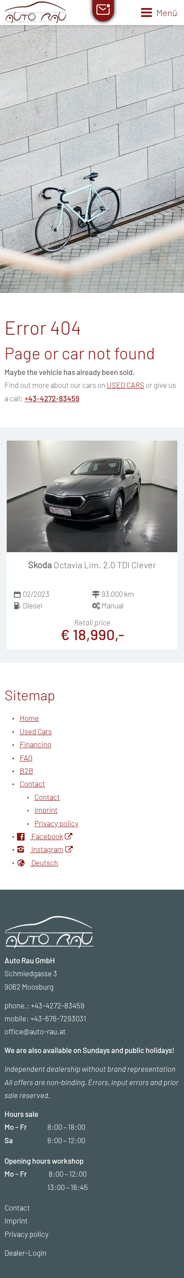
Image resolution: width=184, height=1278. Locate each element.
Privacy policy (56, 823)
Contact (32, 783)
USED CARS (125, 384)
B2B (26, 770)
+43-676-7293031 (58, 1018)
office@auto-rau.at (35, 1031)
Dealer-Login (25, 1252)
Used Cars (36, 731)
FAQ (26, 757)
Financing (35, 744)
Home (29, 717)
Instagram (46, 849)
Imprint (46, 809)
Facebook (46, 836)
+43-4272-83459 (52, 398)
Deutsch (44, 862)
